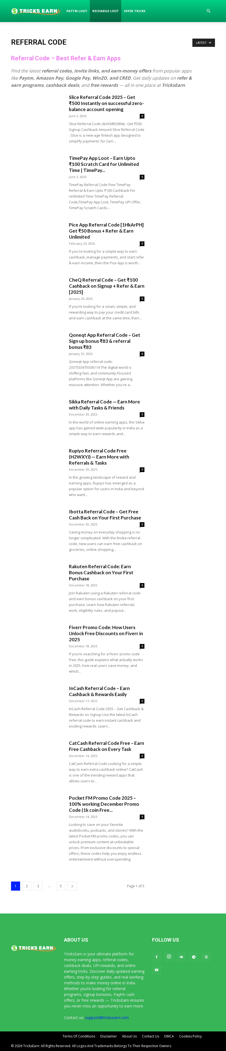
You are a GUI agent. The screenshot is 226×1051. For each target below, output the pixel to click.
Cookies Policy (190, 1036)
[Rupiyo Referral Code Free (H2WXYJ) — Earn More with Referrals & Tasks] (37, 466)
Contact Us (150, 1036)
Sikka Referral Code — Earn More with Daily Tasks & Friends (104, 405)
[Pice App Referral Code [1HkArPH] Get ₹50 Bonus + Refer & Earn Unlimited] (37, 240)
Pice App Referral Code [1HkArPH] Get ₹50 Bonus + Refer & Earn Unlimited (106, 231)
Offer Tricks (135, 11)
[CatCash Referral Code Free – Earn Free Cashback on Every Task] (37, 758)
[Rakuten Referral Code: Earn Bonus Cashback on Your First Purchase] (37, 582)
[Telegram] (193, 957)
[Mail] (181, 957)
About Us (129, 1036)
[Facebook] (156, 957)
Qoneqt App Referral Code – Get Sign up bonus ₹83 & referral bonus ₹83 (104, 341)
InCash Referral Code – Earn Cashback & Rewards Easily (99, 691)
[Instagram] (169, 956)
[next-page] (72, 886)
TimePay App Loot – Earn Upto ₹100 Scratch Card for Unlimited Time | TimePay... (104, 164)
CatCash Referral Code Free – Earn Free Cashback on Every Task (106, 746)
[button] (208, 11)
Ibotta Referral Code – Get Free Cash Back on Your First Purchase (105, 515)
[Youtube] (156, 970)
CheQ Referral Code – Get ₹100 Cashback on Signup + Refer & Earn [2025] (106, 286)
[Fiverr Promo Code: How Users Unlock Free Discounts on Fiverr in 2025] (37, 642)
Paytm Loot (76, 11)
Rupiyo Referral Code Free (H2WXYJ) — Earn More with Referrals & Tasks (99, 457)
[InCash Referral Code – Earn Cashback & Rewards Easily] (37, 703)
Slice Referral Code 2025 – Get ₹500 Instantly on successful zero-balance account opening (106, 103)
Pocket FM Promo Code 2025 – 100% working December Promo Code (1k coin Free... (104, 804)
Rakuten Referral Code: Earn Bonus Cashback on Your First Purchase (101, 572)
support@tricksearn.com (107, 1017)
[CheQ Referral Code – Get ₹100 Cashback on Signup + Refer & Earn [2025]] (37, 295)
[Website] (206, 957)
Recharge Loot (105, 11)
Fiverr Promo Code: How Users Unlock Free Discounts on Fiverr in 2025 (106, 633)
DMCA (169, 1036)
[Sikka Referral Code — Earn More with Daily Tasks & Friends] (37, 417)
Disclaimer (108, 1036)
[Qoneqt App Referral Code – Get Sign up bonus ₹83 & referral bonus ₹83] (37, 350)
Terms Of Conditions (79, 1036)
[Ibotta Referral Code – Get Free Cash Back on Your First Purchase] (37, 527)
